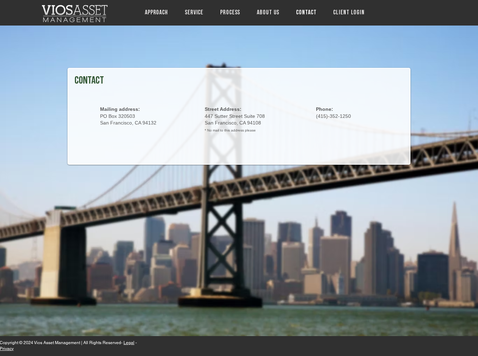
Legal (129, 342)
